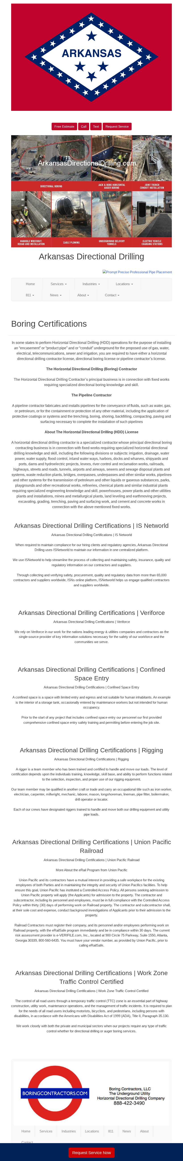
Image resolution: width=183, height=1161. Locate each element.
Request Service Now (91, 1152)
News (54, 295)
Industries (90, 284)
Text (96, 126)
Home (30, 284)
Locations (123, 284)
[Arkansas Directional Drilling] (91, 1093)
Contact (111, 295)
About (82, 295)
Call (83, 126)
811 (29, 295)
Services (57, 284)
